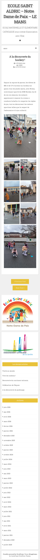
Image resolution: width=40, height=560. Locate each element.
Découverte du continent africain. (15, 380)
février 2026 (8, 426)
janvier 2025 (8, 450)
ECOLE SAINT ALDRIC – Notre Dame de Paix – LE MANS (20, 14)
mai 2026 (7, 412)
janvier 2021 (8, 535)
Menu (5, 48)
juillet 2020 (8, 545)
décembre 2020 (9, 540)
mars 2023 (7, 478)
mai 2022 (7, 497)
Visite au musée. (8, 371)
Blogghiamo (33, 554)
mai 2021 (7, 521)
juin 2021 (7, 516)
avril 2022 (7, 502)
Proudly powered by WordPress (13, 554)
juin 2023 (7, 469)
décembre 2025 (9, 436)
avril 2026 (7, 417)
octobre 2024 (8, 455)
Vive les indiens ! (9, 376)
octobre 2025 (8, 445)
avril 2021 (7, 526)
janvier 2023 (8, 483)
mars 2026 (7, 421)
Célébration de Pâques (11, 385)
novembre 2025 (9, 440)
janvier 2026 (8, 431)
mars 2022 (7, 507)
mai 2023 (7, 474)
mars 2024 (7, 464)
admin (20, 65)
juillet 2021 (8, 511)
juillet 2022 (8, 488)
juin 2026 (7, 407)
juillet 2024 (8, 459)
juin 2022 (7, 492)
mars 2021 (7, 530)
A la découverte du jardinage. (13, 390)
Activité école (20, 67)
